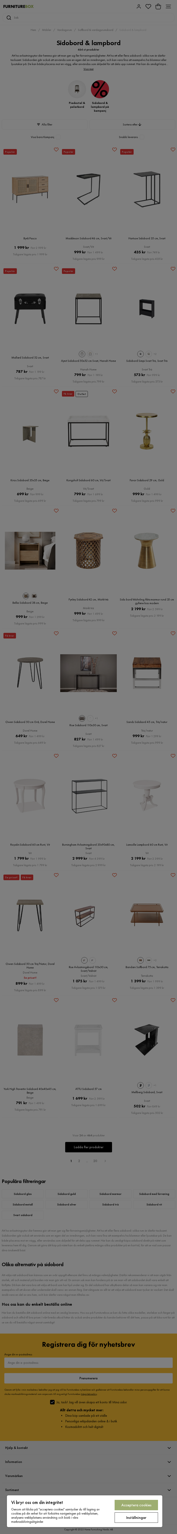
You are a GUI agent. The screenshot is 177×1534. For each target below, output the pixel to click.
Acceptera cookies (136, 1504)
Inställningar (136, 1517)
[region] (84, 1511)
